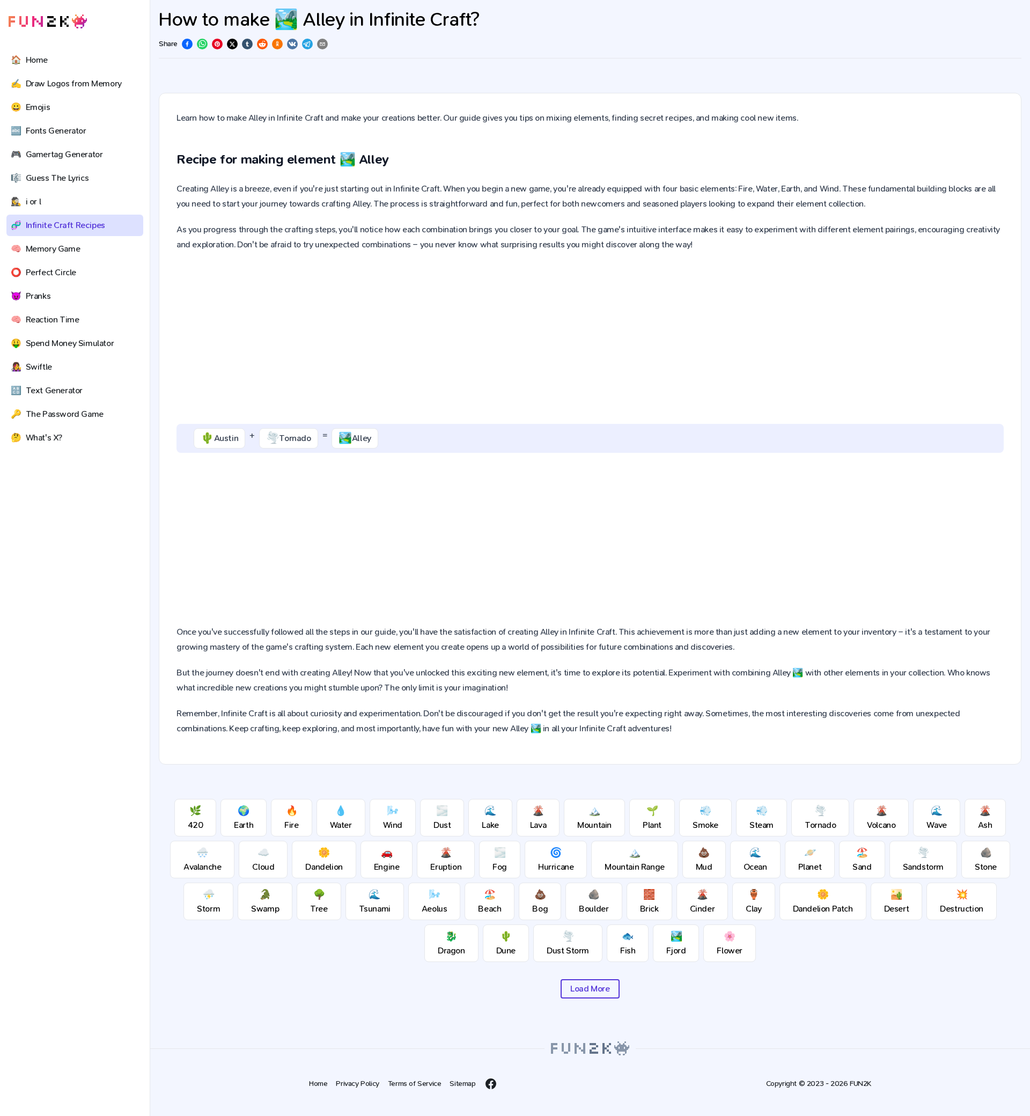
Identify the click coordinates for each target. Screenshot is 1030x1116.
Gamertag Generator (56, 154)
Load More (589, 988)
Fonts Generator (48, 131)
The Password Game (57, 414)
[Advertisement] (590, 338)
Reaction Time (45, 319)
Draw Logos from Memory (66, 83)
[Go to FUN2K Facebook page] (490, 1083)
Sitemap (462, 1083)
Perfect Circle (43, 272)
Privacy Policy (357, 1083)
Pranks (30, 296)
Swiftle (31, 367)
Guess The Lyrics (50, 178)
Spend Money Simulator (62, 343)
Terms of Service (415, 1083)
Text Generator (47, 390)
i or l (26, 201)
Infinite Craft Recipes (58, 225)
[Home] (48, 21)
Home (29, 60)
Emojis (30, 107)
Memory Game (45, 249)
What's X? (36, 437)
